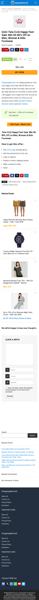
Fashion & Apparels (14, 9)
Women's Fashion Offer (10, 185)
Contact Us (6, 499)
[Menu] (2, 3)
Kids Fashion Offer (15, 182)
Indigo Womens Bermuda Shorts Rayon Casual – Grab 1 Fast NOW (18, 221)
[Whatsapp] (15, 584)
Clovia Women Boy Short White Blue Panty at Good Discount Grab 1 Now (18, 456)
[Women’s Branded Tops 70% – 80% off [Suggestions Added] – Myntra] (19, 269)
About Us (5, 496)
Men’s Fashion (26, 101)
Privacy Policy (6, 502)
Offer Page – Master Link (20, 124)
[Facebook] (3, 584)
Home (4, 9)
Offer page (11, 150)
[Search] (35, 3)
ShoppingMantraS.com (10, 83)
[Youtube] (19, 584)
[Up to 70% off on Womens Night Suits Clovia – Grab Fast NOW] (19, 301)
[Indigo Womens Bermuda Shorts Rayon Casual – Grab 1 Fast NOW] (19, 208)
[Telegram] (23, 584)
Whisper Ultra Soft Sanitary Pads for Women (18, 452)
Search (4, 432)
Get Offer (19, 72)
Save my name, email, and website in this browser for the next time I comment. (18, 390)
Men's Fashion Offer (29, 182)
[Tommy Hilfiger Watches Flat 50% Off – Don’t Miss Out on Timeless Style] (19, 240)
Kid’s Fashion (23, 104)
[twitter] (7, 584)
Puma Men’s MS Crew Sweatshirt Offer (16, 449)
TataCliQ (18, 45)
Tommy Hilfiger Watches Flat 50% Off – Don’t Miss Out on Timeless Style (18, 252)
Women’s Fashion (8, 104)
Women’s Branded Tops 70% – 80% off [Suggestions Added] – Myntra (18, 282)
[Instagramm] (11, 584)
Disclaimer (5, 505)
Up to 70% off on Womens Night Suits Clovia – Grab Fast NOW (17, 313)
